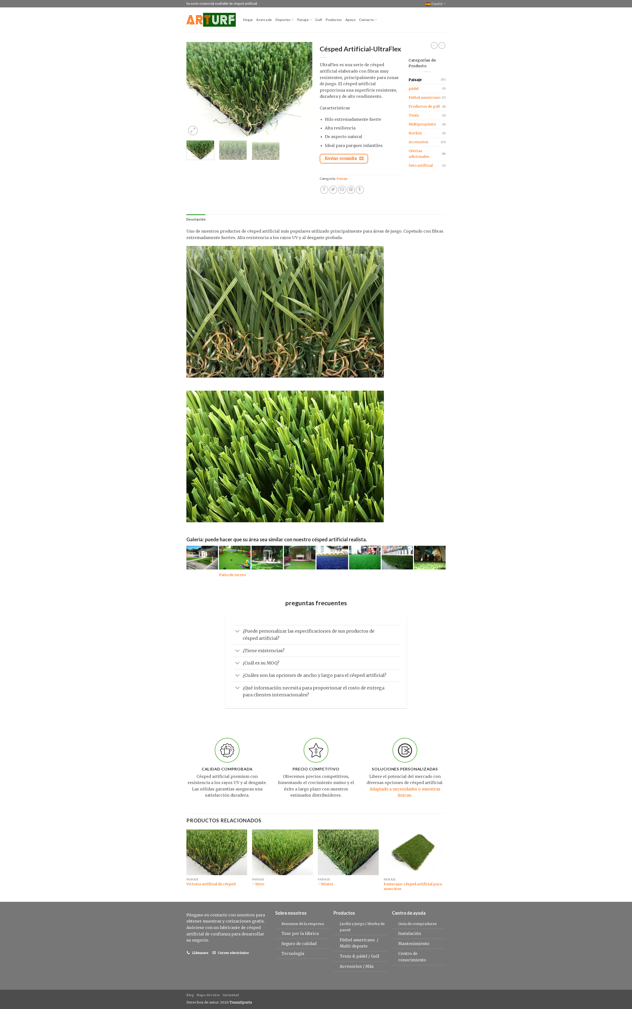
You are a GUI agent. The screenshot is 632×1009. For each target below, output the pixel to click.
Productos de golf (424, 106)
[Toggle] (237, 631)
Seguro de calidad (298, 943)
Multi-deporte (354, 946)
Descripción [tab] (195, 219)
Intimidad (231, 995)
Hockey (415, 133)
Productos (334, 20)
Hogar (248, 20)
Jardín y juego (352, 924)
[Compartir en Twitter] (333, 190)
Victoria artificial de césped (211, 884)
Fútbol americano (424, 97)
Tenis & (348, 956)
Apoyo (350, 20)
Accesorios (418, 142)
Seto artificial (421, 165)
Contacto (366, 20)
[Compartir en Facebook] (324, 190)
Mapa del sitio (208, 995)
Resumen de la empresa (302, 924)
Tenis (414, 115)
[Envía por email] (342, 190)
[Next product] (434, 45)
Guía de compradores (417, 924)
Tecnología (292, 953)
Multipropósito (422, 124)
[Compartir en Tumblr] (360, 190)
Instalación (409, 933)
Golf (318, 20)
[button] (193, 130)
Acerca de (264, 20)
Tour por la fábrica (300, 933)
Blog (190, 995)
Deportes (283, 20)
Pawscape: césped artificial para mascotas (413, 886)
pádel (413, 88)
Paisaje (303, 20)
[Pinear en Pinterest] (351, 190)
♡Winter (325, 884)
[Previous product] (441, 45)
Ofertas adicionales (419, 154)
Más (369, 966)
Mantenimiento (413, 943)
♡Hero (258, 884)
